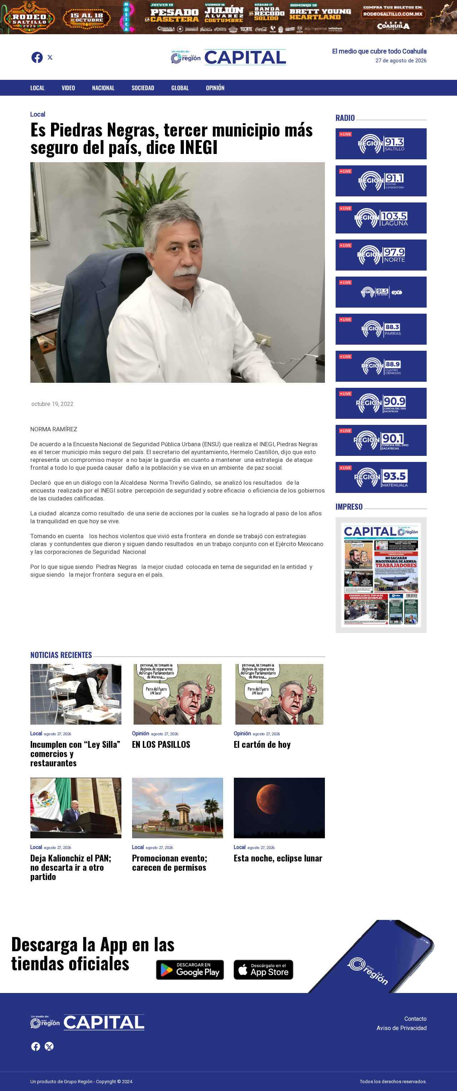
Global (180, 87)
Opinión (215, 87)
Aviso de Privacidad (402, 1028)
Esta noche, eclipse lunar (278, 857)
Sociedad (143, 87)
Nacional (103, 87)
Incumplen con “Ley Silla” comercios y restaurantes (75, 753)
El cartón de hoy (262, 743)
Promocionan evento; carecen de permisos (169, 862)
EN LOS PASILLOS (161, 743)
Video (68, 87)
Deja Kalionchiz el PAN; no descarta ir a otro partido (70, 867)
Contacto (416, 1018)
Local (37, 87)
